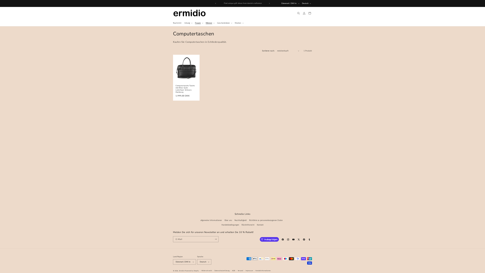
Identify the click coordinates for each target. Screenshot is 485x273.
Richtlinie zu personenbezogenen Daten (266, 220)
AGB (233, 270)
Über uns (228, 220)
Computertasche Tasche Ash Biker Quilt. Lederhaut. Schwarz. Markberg (185, 89)
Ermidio (181, 270)
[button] (188, 23)
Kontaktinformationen (263, 270)
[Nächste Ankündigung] (269, 3)
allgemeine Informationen (211, 220)
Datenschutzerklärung (222, 270)
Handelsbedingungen (230, 225)
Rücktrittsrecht (248, 225)
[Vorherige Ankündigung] (215, 3)
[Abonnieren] (215, 239)
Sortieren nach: (268, 51)
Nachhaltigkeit (241, 220)
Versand (240, 270)
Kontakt (260, 225)
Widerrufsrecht (206, 270)
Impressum (249, 270)
